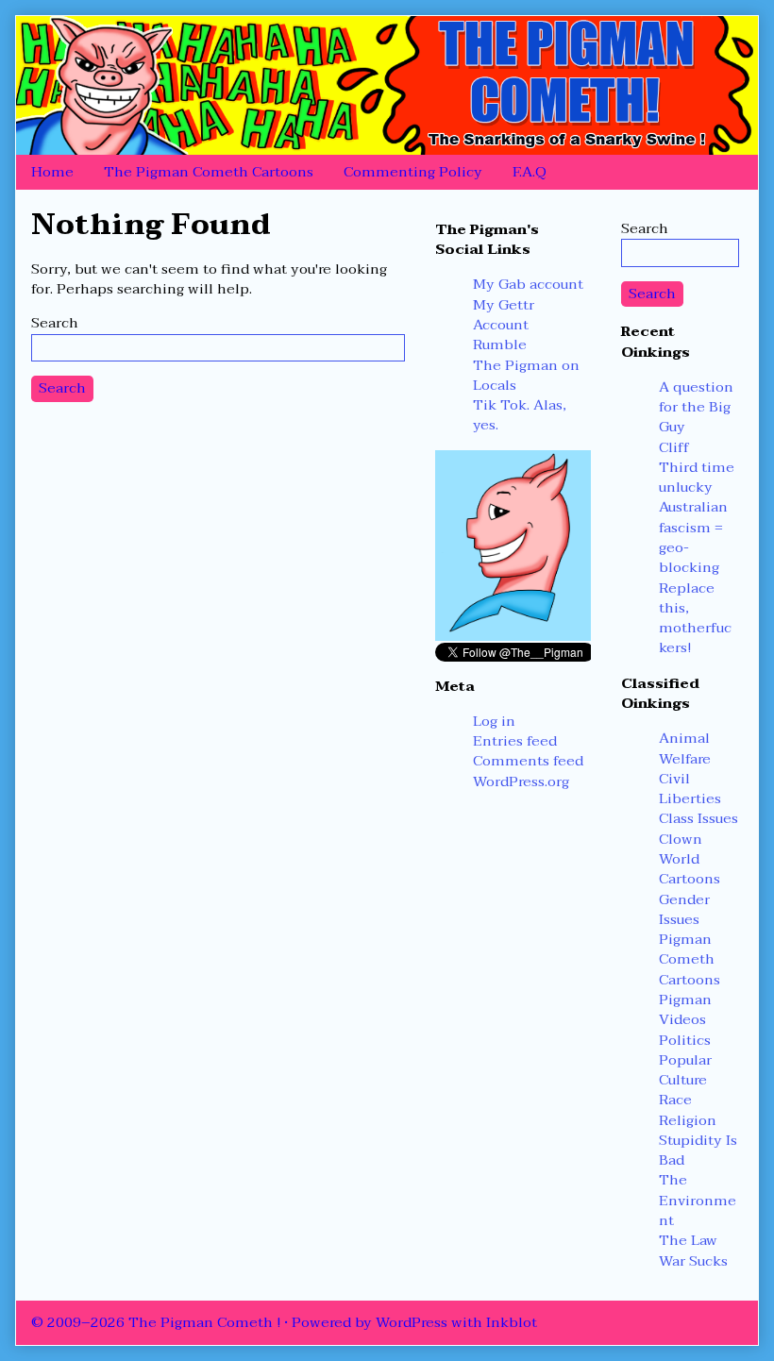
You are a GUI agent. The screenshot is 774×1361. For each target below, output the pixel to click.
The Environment (697, 1200)
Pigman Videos (685, 1009)
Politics (685, 1040)
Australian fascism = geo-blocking (693, 537)
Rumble (500, 344)
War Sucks (693, 1261)
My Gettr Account (503, 315)
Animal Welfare (685, 748)
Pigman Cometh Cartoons (689, 959)
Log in (494, 721)
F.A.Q (530, 172)
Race (675, 1099)
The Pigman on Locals (526, 375)
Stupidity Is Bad (698, 1150)
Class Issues (698, 818)
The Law (688, 1240)
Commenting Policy (413, 172)
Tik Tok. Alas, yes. (519, 415)
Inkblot (511, 1322)
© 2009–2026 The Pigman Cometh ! (155, 1322)
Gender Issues (684, 909)
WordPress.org (521, 781)
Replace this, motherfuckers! (695, 618)
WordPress (411, 1322)
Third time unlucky (696, 477)
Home (52, 172)
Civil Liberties (690, 788)
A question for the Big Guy (696, 407)
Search (54, 323)
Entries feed (515, 741)
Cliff (674, 447)
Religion (687, 1120)
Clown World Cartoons (689, 859)
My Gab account (528, 284)
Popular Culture (685, 1070)
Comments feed (528, 760)
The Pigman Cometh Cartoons (208, 172)
